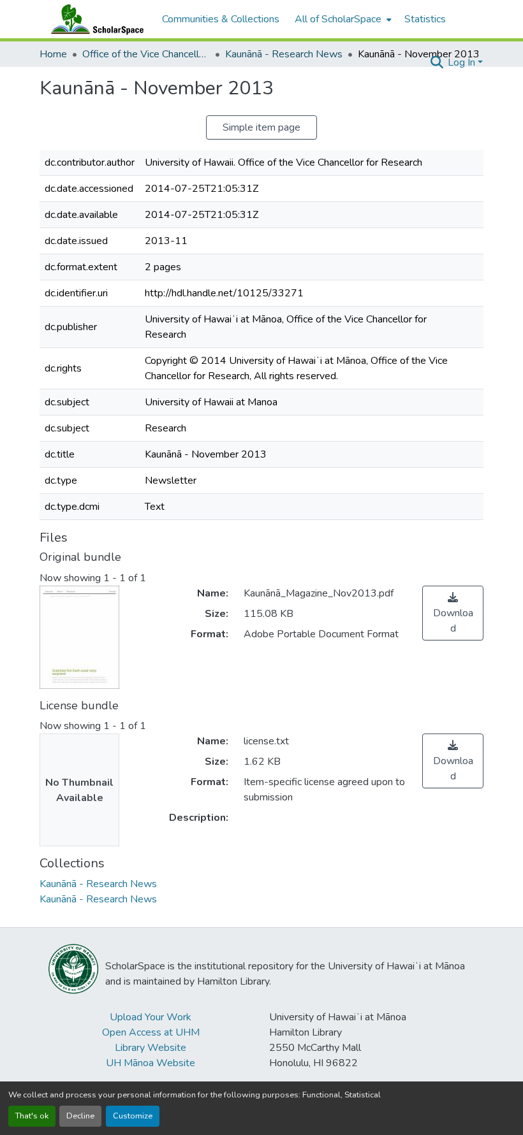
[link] (452, 613)
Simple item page (261, 127)
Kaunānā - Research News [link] (284, 54)
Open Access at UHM (151, 1032)
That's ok (31, 1116)
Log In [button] (463, 62)
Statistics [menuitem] (425, 19)
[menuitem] (342, 19)
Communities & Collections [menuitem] (220, 19)
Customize (132, 1116)
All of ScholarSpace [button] (338, 19)
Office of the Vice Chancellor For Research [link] (146, 54)
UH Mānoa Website (150, 1063)
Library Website (150, 1048)
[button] (94, 19)
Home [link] (53, 54)
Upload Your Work (150, 1017)
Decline (80, 1116)
